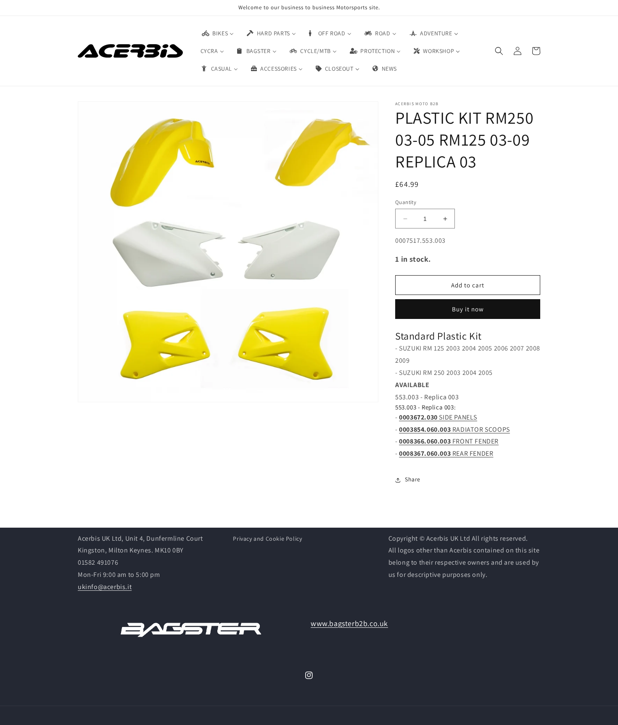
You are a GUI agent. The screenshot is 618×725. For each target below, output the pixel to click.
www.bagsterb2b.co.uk (349, 623)
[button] (499, 51)
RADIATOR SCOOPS (454, 429)
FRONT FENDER (449, 441)
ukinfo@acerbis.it (105, 586)
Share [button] (412, 479)
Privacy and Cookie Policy (267, 538)
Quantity (405, 202)
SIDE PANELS (438, 417)
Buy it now (468, 309)
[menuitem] (217, 33)
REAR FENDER (446, 453)
